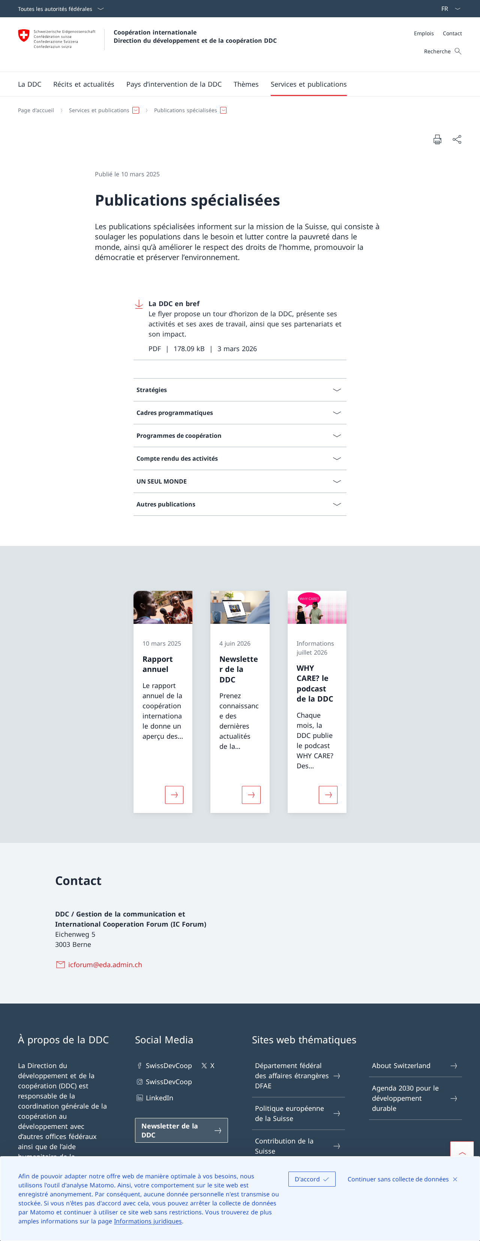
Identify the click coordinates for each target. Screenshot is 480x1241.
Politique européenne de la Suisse (289, 1113)
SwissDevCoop (169, 1065)
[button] (29, 84)
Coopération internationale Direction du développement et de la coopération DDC (195, 36)
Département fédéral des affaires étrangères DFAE (292, 1075)
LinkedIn (159, 1097)
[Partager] (456, 139)
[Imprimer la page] (437, 139)
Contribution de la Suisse (284, 1145)
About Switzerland (401, 1065)
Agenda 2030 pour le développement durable (405, 1098)
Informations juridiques (148, 1221)
